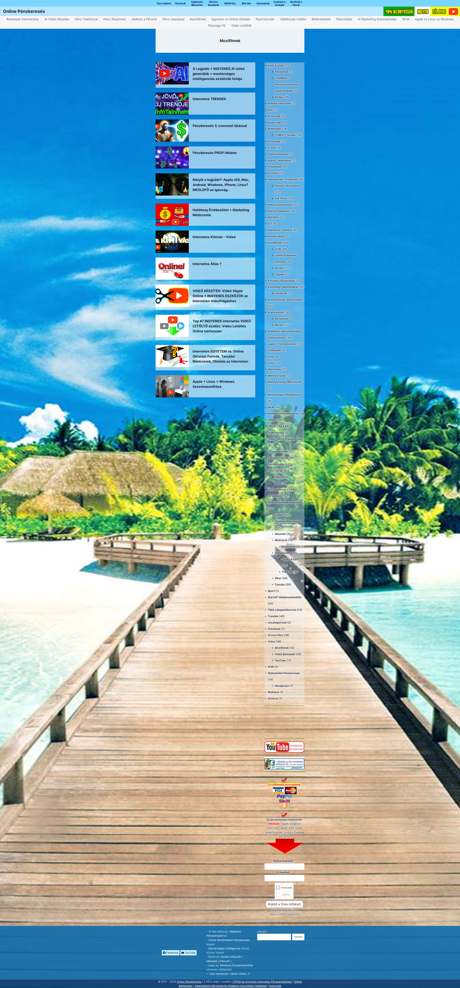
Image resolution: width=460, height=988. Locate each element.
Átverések (274, 116)
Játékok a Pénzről (144, 19)
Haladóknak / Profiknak (282, 179)
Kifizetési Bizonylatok (213, 3)
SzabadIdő (288, 546)
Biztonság (274, 141)
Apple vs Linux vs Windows (434, 19)
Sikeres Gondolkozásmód (284, 502)
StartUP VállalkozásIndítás (285, 597)
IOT (270, 223)
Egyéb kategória (278, 154)
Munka (279, 268)
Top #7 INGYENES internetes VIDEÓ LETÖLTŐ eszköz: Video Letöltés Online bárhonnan (222, 326)
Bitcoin (279, 324)
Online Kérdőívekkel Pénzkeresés (229, 940)
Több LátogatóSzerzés (282, 609)
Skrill (278, 483)
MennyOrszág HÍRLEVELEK (285, 381)
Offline (272, 419)
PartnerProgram (278, 457)
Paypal (279, 476)
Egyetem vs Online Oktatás (231, 19)
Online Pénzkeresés (189, 981)
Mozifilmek (282, 647)
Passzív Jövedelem (287, 185)
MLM (405, 19)
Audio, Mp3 (275, 122)
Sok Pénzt (281, 198)
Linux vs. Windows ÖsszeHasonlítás (230, 965)
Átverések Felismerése (22, 19)
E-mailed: (283, 872)
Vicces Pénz (275, 635)
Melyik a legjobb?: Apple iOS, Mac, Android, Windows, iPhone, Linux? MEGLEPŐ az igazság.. (221, 185)
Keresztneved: (283, 861)
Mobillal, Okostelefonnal (283, 413)
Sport (271, 590)
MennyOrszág (277, 375)
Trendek (273, 616)
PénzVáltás (344, 19)
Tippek (279, 274)
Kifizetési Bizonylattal (281, 280)
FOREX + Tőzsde (285, 135)
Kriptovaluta (275, 312)
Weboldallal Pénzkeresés (284, 673)
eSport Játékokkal (279, 160)
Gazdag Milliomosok (288, 521)
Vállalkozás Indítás (293, 19)
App (270, 109)
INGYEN (273, 217)
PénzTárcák (275, 470)
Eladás (279, 97)
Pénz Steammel (114, 19)
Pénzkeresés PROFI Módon (215, 153)
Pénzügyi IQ (216, 25)
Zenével (273, 698)
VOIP (271, 666)
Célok (278, 514)
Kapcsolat (275, 985)
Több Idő (287, 571)
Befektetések (321, 19)
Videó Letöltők (241, 25)
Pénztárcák (180, 3)
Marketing (274, 369)
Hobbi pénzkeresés (280, 204)
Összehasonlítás (278, 451)
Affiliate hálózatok (279, 103)
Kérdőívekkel (276, 236)
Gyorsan (273, 173)
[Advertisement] (284, 722)
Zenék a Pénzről (231, 956)
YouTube (280, 660)
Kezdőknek (198, 19)
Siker (278, 578)
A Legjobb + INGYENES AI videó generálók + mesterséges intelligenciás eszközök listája (219, 74)
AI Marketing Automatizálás (377, 19)
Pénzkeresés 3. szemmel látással (220, 126)
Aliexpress (281, 71)
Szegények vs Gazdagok (279, 3)
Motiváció (281, 540)
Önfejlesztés (283, 552)
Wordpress (282, 685)
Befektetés (275, 128)
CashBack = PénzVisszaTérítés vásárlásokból (286, 84)
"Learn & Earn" (291, 559)
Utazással (274, 628)
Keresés (262, 931)
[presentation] (172, 73)
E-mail (272, 147)
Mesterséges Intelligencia (284, 394)
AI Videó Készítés (56, 19)
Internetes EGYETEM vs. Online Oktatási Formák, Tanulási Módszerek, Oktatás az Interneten (220, 356)
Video (271, 641)
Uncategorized (277, 622)
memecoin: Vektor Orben (231, 973)
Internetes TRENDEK (209, 99)
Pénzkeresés (276, 464)
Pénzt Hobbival (164, 3)
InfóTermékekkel (278, 211)
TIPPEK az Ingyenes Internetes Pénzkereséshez (262, 981)
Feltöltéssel (275, 166)
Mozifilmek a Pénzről (296, 3)
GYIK (278, 249)
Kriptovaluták (263, 3)
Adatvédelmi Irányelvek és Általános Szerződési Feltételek (231, 985)
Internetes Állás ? (207, 264)
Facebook (281, 293)
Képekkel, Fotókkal (280, 230)
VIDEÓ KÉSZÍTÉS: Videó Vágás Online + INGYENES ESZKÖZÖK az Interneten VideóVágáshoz (220, 296)
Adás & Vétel (276, 65)
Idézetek (280, 533)
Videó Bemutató (285, 654)
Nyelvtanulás (265, 19)
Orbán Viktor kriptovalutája (285, 439)
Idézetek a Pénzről (218, 961)
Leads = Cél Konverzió (282, 344)
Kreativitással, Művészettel (285, 299)
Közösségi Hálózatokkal (283, 286)
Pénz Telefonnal (86, 19)
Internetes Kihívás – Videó (214, 237)
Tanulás (280, 584)
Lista (271, 363)
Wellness (273, 692)
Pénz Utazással (173, 19)
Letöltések (274, 350)
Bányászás (282, 318)
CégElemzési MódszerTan (197, 3)
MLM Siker (246, 3)
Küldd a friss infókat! (284, 904)
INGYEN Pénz (230, 3)
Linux (271, 356)
